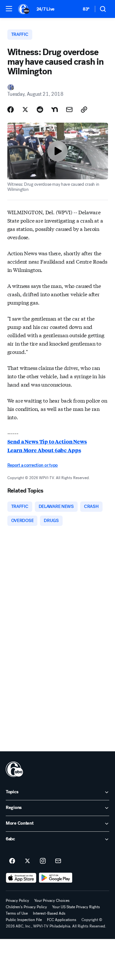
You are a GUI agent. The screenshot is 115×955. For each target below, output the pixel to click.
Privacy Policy (17, 900)
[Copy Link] (84, 109)
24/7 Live (45, 9)
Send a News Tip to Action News (47, 441)
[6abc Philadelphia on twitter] (27, 861)
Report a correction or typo (32, 465)
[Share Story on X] (25, 109)
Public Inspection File (24, 920)
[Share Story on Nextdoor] (54, 109)
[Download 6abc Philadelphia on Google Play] (56, 878)
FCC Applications (61, 920)
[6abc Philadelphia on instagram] (42, 861)
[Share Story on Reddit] (39, 109)
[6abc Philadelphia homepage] (24, 9)
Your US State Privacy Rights (76, 907)
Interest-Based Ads (49, 913)
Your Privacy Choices (52, 900)
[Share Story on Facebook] (10, 109)
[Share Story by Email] (69, 109)
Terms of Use (17, 913)
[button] (9, 8)
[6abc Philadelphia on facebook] (12, 861)
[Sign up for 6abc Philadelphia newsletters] (58, 861)
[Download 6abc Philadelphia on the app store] (21, 878)
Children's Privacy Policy (26, 907)
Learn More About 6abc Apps (44, 450)
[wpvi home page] (14, 769)
